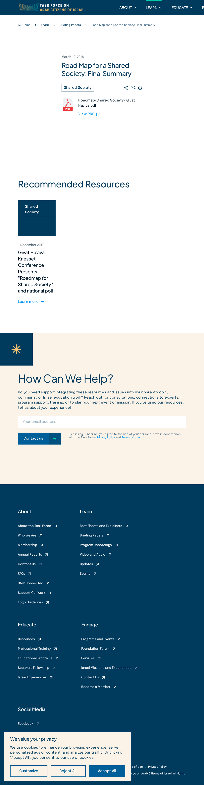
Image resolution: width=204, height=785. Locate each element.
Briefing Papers (91, 535)
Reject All (68, 771)
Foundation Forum (95, 648)
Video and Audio (92, 554)
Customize (28, 771)
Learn (151, 7)
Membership (27, 545)
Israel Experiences (32, 677)
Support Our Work (31, 593)
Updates (86, 564)
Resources (26, 639)
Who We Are (27, 535)
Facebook (25, 724)
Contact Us (27, 564)
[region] (67, 756)
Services (88, 658)
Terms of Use (131, 437)
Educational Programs (35, 658)
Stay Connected (30, 583)
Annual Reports (30, 554)
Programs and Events (97, 639)
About (125, 7)
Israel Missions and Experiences (106, 668)
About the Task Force (34, 526)
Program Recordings (96, 545)
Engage (89, 624)
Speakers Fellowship (33, 668)
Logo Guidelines (30, 602)
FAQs (21, 573)
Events (85, 573)
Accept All (107, 771)
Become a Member (95, 687)
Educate (180, 7)
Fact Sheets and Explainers (101, 526)
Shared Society (78, 88)
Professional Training (34, 648)
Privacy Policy (105, 437)
